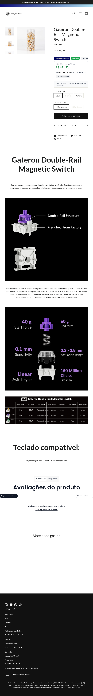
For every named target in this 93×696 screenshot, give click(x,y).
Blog (6, 619)
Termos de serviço (12, 627)
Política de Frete (11, 644)
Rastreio (8, 640)
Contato (8, 623)
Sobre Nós (9, 614)
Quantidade (60, 102)
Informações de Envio (65, 125)
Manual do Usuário (12, 656)
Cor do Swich (61, 91)
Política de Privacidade (14, 648)
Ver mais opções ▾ (63, 77)
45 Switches (77, 107)
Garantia (8, 652)
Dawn (58, 96)
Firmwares (9, 660)
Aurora (79, 96)
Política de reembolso (13, 631)
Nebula (68, 96)
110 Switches (61, 107)
